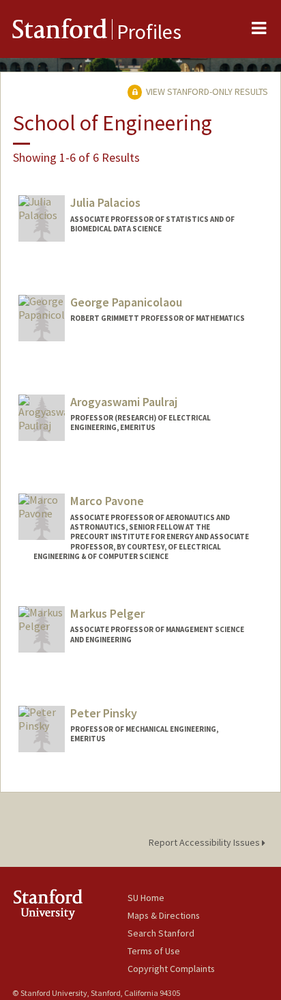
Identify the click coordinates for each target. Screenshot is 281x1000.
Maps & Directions (164, 915)
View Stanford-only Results (206, 91)
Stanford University (70, 904)
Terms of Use (154, 951)
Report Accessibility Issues (205, 842)
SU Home (146, 897)
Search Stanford (161, 933)
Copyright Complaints (171, 968)
